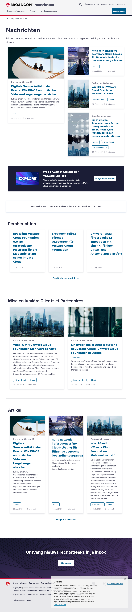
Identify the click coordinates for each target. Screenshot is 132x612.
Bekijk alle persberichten (66, 278)
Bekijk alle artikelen (66, 519)
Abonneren (66, 563)
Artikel (97, 206)
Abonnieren (119, 11)
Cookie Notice (60, 604)
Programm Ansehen (104, 178)
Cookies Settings (115, 583)
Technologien (47, 583)
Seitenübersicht (46, 594)
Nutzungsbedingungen (22, 600)
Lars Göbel (75, 357)
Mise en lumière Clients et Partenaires (70, 206)
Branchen (34, 583)
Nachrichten (44, 5)
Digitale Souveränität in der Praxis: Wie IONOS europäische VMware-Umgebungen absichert (34, 90)
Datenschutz (33, 594)
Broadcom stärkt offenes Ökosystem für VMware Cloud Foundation (64, 241)
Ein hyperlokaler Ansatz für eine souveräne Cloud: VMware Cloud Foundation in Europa (94, 348)
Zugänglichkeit (19, 594)
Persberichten (38, 206)
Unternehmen (20, 583)
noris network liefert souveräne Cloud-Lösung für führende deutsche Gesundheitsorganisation (70, 447)
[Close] (125, 579)
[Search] (80, 4)
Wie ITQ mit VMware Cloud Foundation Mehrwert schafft (104, 90)
